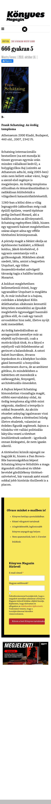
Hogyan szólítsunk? (18, 583)
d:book (32, 41)
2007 (13, 41)
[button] (2, 29)
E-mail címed (16, 573)
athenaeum (19, 41)
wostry (26, 41)
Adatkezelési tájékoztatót (32, 606)
